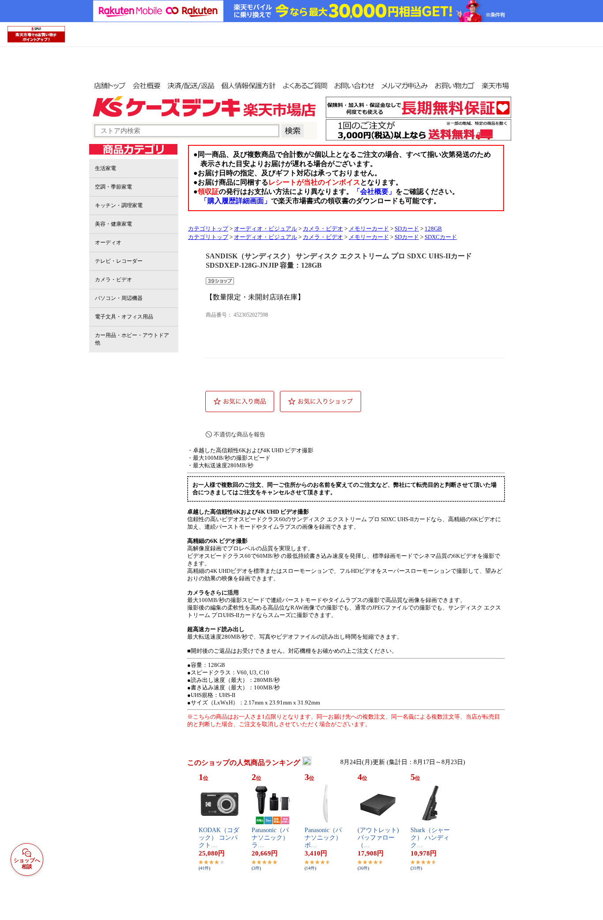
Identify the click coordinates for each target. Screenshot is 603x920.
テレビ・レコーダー (119, 261)
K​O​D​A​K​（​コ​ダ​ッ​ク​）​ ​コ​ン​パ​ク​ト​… (219, 837)
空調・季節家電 (113, 187)
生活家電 (105, 168)
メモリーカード (369, 229)
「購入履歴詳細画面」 (235, 200)
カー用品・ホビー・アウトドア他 (132, 339)
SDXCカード (441, 237)
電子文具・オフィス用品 (124, 317)
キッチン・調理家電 (119, 205)
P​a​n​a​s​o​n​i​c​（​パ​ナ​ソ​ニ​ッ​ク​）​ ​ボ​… (324, 837)
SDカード (407, 229)
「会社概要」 (374, 191)
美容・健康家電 (113, 224)
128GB (433, 229)
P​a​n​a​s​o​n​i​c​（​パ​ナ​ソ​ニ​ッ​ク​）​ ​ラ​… (271, 837)
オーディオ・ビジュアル (265, 229)
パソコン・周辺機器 (119, 298)
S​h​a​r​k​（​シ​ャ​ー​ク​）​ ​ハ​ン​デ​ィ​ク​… (430, 837)
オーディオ (108, 242)
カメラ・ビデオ (113, 279)
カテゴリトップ (208, 229)
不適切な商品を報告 (239, 434)
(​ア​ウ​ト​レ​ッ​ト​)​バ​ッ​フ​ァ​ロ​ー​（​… (378, 837)
